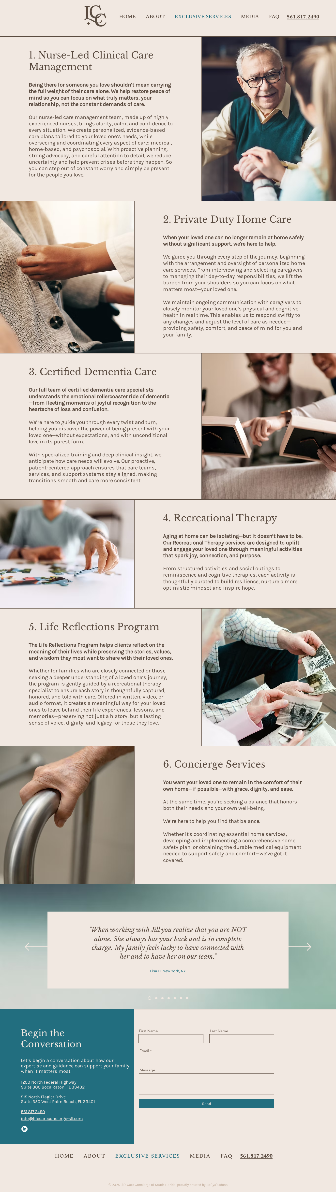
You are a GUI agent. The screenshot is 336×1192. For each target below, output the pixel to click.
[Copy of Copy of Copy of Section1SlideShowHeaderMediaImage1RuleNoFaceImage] (169, 998)
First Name (148, 1031)
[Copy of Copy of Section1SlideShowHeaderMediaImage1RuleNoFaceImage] (162, 998)
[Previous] (39, 947)
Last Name (219, 1031)
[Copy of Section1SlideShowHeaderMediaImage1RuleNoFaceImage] (155, 998)
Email (144, 1051)
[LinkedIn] (24, 1129)
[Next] (296, 947)
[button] (249, 17)
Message (147, 1070)
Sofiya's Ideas (217, 1185)
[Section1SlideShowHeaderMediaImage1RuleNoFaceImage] (149, 998)
